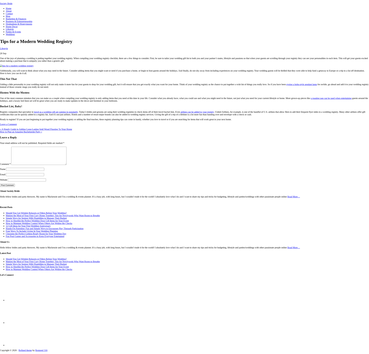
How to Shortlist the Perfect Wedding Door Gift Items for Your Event (37, 221)
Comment (5, 164)
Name (2, 169)
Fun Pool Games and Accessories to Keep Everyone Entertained (35, 236)
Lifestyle (4, 48)
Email (2, 174)
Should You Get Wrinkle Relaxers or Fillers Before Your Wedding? (36, 213)
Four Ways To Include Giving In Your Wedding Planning (32, 231)
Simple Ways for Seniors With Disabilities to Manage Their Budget (36, 218)
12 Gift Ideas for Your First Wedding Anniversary (28, 226)
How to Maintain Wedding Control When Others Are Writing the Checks (39, 223)
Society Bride (6, 3)
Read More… (293, 196)
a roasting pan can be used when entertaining (331, 98)
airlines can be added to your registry (197, 112)
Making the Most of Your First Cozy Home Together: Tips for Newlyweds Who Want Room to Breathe (53, 215)
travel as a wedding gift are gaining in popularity (56, 112)
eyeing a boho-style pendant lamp (301, 84)
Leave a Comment (8, 124)
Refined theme (25, 350)
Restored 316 (41, 350)
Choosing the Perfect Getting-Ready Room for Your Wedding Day (36, 233)
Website (3, 180)
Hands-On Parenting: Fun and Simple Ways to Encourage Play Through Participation (44, 228)
